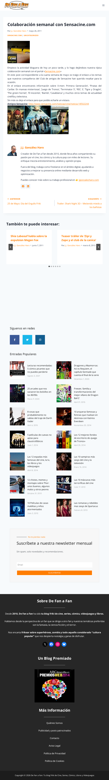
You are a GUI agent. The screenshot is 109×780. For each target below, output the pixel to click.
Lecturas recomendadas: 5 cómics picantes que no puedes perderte (39, 368)
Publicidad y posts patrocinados (54, 730)
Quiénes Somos (54, 722)
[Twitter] (27, 340)
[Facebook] (51, 644)
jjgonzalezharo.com (89, 179)
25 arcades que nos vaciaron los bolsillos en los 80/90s (39, 391)
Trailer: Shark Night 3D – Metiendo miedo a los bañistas (79, 203)
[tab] (49, 266)
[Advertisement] (54, 300)
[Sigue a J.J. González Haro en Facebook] (23, 186)
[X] (45, 644)
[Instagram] (40, 340)
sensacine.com (14, 35)
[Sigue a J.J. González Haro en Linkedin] (28, 186)
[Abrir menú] (103, 5)
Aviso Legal (54, 745)
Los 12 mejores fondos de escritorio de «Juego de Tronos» (85, 438)
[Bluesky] (64, 644)
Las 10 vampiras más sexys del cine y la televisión (84, 460)
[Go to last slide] (11, 247)
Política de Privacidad (54, 753)
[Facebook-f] (14, 340)
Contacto (54, 738)
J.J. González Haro (18, 31)
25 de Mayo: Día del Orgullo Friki (24, 201)
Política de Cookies (54, 760)
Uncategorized (31, 35)
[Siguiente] (98, 247)
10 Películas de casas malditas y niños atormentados (37, 506)
